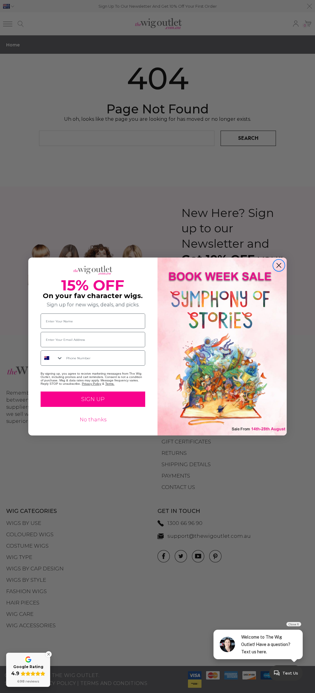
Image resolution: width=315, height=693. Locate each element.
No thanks (93, 420)
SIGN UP (93, 399)
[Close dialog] (278, 265)
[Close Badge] (49, 654)
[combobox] (52, 358)
